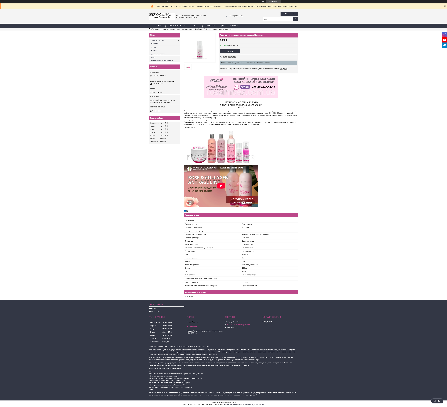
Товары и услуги (175, 26)
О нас (194, 26)
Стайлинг (198, 29)
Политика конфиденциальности (253, 405)
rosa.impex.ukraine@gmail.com (163, 81)
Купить (230, 51)
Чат (439, 401)
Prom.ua (233, 403)
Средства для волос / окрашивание (179, 29)
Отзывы (154, 57)
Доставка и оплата (229, 26)
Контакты (211, 26)
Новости (154, 44)
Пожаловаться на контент (233, 405)
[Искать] (295, 19)
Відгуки (153, 308)
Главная (157, 26)
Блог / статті (154, 311)
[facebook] (185, 211)
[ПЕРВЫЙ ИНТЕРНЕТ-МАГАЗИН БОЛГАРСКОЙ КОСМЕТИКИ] (162, 19)
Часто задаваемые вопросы (162, 60)
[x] (187, 211)
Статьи (154, 50)
